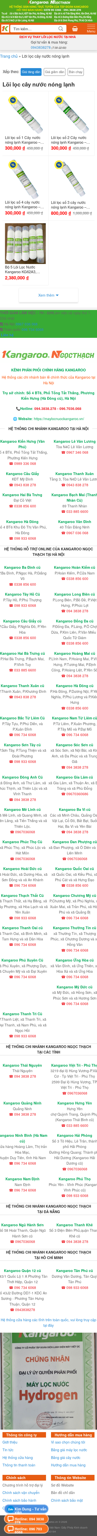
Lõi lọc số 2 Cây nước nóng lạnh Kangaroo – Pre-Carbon (69, 140)
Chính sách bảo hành (19, 1500)
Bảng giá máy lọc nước (69, 1449)
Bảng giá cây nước (65, 1457)
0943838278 (41, 47)
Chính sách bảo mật (67, 1500)
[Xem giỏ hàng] (75, 28)
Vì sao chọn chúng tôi (68, 1442)
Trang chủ (9, 56)
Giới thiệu (9, 1442)
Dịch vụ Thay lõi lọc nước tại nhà (47, 37)
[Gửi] (61, 29)
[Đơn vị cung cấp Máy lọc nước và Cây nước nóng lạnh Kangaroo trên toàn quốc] (48, 11)
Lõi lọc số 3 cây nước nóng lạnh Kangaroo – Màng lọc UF (68, 205)
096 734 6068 (32, 329)
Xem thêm (46, 295)
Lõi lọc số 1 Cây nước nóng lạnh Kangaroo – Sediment (23, 140)
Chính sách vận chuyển (21, 1492)
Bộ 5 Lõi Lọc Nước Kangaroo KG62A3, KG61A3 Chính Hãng (22, 269)
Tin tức (7, 1449)
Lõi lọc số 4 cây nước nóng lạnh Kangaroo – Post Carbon (22, 205)
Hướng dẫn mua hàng (68, 1464)
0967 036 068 (27, 323)
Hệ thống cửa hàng (17, 1457)
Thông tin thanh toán (18, 1464)
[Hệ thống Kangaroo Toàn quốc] (5, 29)
